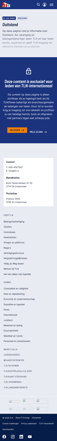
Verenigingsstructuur (14, 253)
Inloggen (15, 130)
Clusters (8, 226)
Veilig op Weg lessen (14, 263)
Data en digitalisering (14, 294)
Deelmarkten (10, 237)
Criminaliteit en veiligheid (16, 288)
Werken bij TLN (11, 268)
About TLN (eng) (22, 418)
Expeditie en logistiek (14, 304)
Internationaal (10, 314)
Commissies (9, 232)
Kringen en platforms (14, 242)
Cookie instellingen (10, 423)
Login (44, 4)
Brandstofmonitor (14, 360)
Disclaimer (36, 418)
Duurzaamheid (11, 330)
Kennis (7, 282)
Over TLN (8, 215)
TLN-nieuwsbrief (46, 423)
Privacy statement (29, 423)
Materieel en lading (13, 325)
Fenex (7, 309)
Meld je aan (36, 132)
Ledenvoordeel (12, 354)
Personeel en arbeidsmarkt (17, 341)
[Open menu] (51, 5)
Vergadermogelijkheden (15, 258)
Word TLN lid (10, 349)
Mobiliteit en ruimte (13, 336)
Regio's (7, 247)
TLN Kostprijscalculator (18, 371)
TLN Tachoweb (11, 365)
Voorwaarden (8, 429)
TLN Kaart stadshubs (15, 376)
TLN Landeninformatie (16, 387)
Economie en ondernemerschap (19, 299)
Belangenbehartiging (14, 221)
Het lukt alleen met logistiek (17, 274)
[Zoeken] (38, 4)
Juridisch (8, 320)
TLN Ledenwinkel (13, 382)
